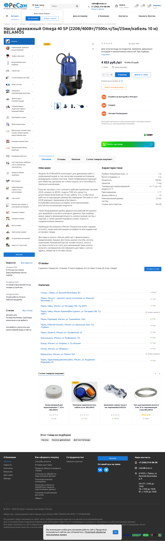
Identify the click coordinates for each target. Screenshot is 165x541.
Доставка (8, 475)
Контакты (8, 468)
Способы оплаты (43, 461)
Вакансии (19, 254)
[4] (109, 43)
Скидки (111, 105)
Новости (8, 465)
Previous (51, 106)
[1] (102, 43)
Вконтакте (100, 469)
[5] (111, 43)
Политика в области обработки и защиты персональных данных (45, 487)
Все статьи (27, 310)
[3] (107, 43)
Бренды (7, 478)
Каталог (7, 461)
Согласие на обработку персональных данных (45, 475)
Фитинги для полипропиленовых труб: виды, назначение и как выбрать (19, 317)
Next (87, 106)
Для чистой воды (82, 440)
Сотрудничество (75, 457)
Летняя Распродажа (117, 113)
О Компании (10, 457)
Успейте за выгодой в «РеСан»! (122, 97)
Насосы (44, 440)
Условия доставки (43, 465)
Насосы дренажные (61, 440)
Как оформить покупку (47, 457)
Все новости (26, 263)
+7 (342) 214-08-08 (100, 6)
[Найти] (77, 6)
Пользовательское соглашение (43, 480)
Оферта (38, 498)
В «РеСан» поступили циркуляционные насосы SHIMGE (16, 272)
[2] (105, 43)
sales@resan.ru (99, 3)
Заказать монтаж (74, 461)
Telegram (106, 469)
